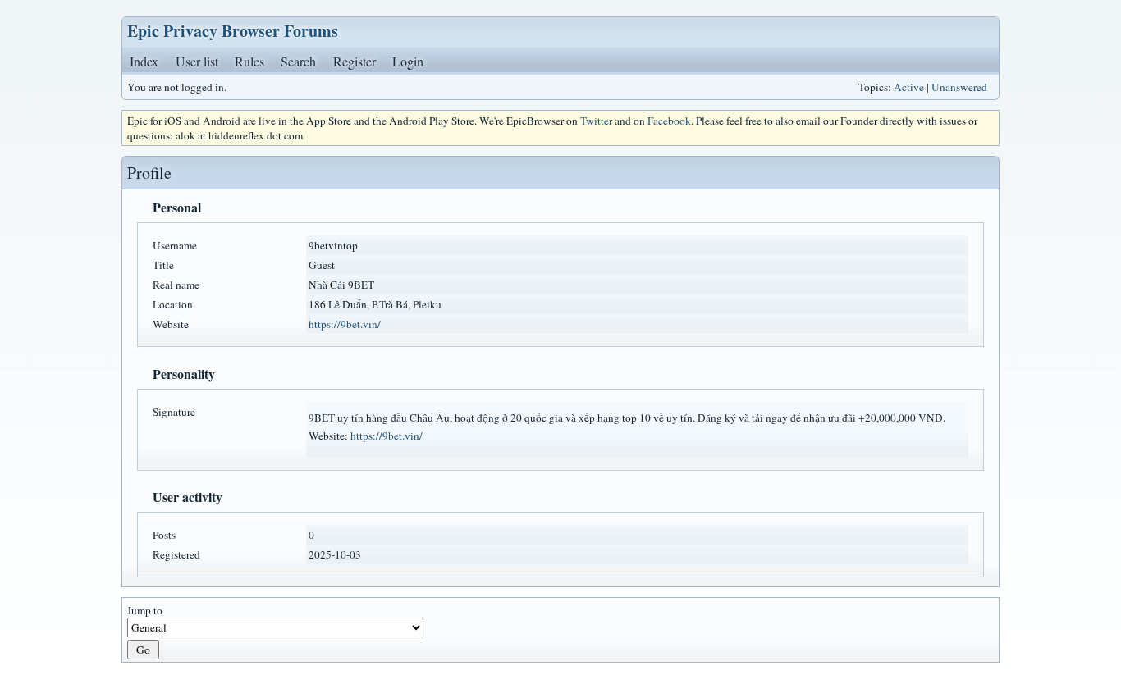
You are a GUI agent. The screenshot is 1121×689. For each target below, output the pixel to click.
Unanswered (959, 87)
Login (407, 61)
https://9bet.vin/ (345, 324)
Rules (249, 61)
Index (144, 61)
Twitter (596, 120)
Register (354, 61)
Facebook (669, 120)
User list (197, 61)
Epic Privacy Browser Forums (232, 31)
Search (298, 61)
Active (909, 87)
